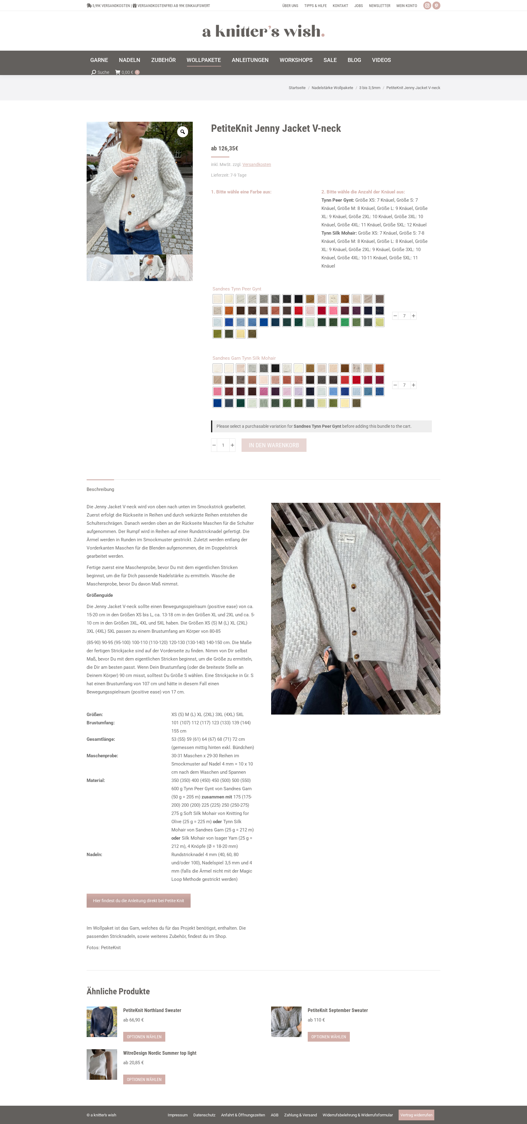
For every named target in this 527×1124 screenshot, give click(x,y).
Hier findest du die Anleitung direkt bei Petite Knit (138, 900)
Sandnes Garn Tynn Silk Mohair (244, 358)
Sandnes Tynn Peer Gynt (237, 289)
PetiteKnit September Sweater (338, 1010)
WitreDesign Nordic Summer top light (159, 1053)
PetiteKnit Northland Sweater (152, 1010)
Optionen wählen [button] (144, 1036)
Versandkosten (256, 164)
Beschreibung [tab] (100, 489)
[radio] (217, 299)
